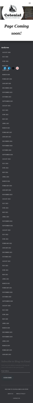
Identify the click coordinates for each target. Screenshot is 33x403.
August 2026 (6, 52)
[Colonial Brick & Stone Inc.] (13, 3)
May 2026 (5, 65)
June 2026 (5, 61)
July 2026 (5, 57)
